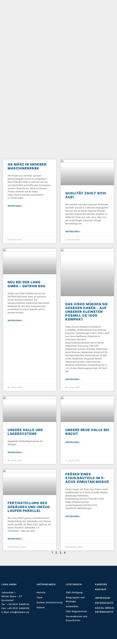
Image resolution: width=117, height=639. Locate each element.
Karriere (101, 584)
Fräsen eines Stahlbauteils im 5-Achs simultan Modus (87, 478)
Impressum (102, 598)
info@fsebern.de (19, 612)
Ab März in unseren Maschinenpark (27, 166)
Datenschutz (104, 603)
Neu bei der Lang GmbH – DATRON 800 (27, 284)
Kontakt (101, 589)
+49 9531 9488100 (18, 604)
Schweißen (72, 606)
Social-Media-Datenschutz (105, 610)
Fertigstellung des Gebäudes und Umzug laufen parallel (29, 506)
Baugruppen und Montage (75, 599)
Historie (41, 592)
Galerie (40, 607)
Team (40, 597)
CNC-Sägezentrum (76, 611)
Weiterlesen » (15, 206)
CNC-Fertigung (74, 592)
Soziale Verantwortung (49, 602)
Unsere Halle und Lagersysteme (25, 432)
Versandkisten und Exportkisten (76, 618)
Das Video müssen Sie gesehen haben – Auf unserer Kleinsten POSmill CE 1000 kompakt (86, 311)
